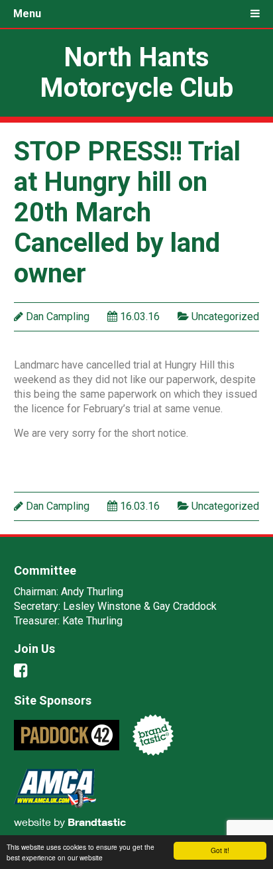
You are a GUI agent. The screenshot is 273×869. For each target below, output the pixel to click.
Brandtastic (97, 822)
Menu (27, 13)
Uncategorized (225, 316)
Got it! (220, 850)
